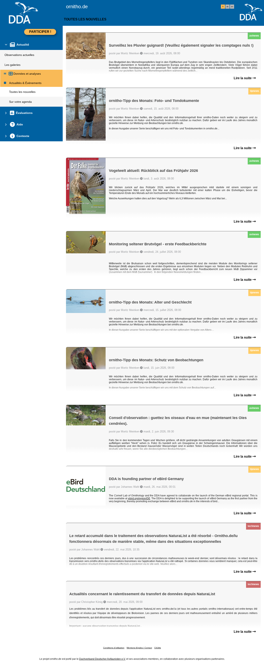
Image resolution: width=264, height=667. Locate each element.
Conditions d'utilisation (113, 648)
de (227, 7)
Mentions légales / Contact (139, 648)
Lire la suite (243, 78)
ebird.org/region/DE (139, 498)
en (232, 7)
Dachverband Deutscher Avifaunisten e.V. (102, 659)
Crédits (157, 648)
